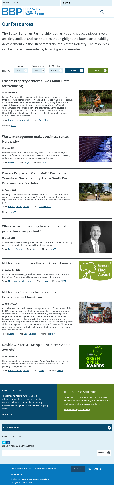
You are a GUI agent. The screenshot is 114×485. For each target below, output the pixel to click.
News (45, 281)
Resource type (38, 66)
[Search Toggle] (101, 12)
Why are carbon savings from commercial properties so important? (34, 229)
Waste (11, 162)
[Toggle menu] (111, 12)
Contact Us (7, 414)
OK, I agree (78, 469)
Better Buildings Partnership (77, 409)
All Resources (11, 427)
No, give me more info (21, 482)
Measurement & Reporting (20, 281)
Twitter (4, 442)
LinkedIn (8, 442)
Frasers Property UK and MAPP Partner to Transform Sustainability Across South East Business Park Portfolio (35, 178)
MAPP (13, 125)
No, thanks (93, 469)
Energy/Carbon (15, 249)
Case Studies (45, 120)
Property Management (18, 120)
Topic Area (18, 66)
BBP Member (54, 66)
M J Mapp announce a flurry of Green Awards (36, 263)
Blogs (26, 162)
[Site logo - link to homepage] (23, 11)
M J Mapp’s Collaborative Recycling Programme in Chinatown (29, 295)
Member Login (11, 3)
